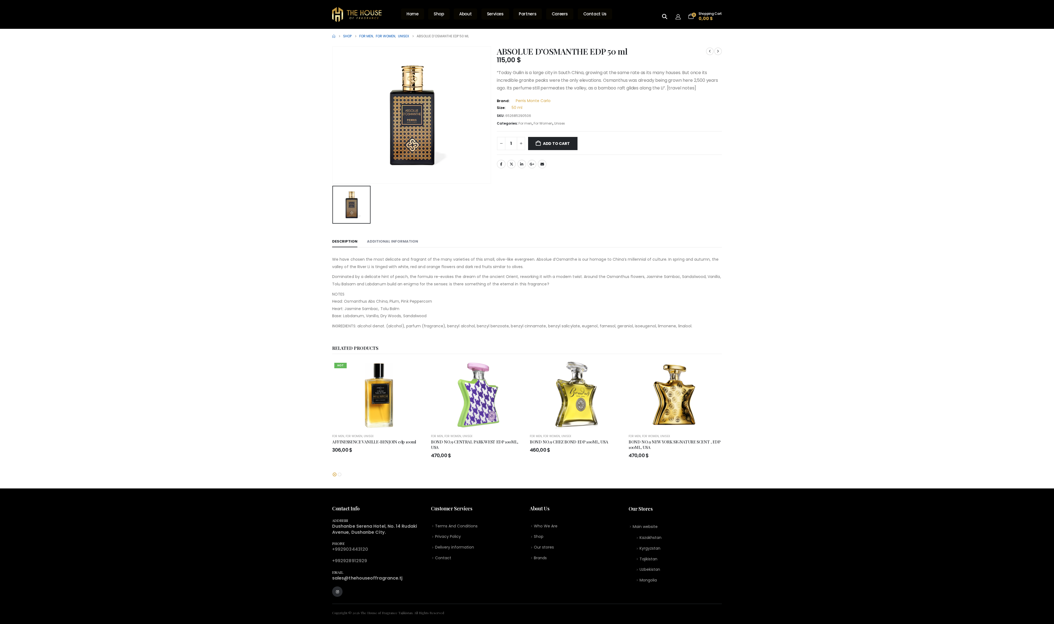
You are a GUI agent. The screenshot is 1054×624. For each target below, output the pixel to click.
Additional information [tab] (392, 241)
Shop (439, 14)
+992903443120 (350, 549)
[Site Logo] (357, 14)
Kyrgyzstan (650, 548)
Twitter (511, 164)
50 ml (517, 107)
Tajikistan (648, 559)
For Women (543, 123)
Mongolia (648, 580)
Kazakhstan (650, 537)
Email (542, 164)
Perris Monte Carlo (533, 100)
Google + (532, 164)
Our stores (544, 547)
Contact (443, 558)
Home (413, 14)
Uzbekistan (650, 569)
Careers (560, 14)
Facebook (501, 164)
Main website (645, 526)
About (465, 14)
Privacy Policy (448, 536)
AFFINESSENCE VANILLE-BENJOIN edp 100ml (374, 442)
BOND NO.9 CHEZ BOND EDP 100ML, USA (569, 442)
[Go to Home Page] (333, 36)
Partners (527, 14)
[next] (718, 51)
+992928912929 (349, 561)
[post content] (378, 395)
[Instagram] (337, 591)
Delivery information (454, 547)
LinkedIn (521, 164)
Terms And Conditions (456, 526)
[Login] (679, 16)
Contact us (595, 14)
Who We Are (545, 526)
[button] (334, 474)
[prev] (710, 51)
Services (495, 14)
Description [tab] (344, 241)
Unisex (559, 123)
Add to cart (556, 143)
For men (525, 123)
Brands (540, 558)
